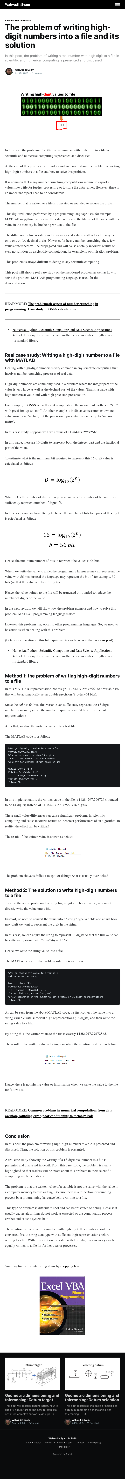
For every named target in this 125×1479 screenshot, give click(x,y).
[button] (117, 4)
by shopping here (68, 1266)
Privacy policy (94, 1442)
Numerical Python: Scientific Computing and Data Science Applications (62, 329)
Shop (28, 1442)
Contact (80, 1442)
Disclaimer (64, 1446)
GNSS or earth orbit (41, 405)
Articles (49, 1442)
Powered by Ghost (62, 1454)
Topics (59, 1442)
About (69, 1442)
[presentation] (16, 497)
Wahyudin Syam (17, 4)
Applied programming (18, 20)
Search (37, 1442)
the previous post (100, 640)
